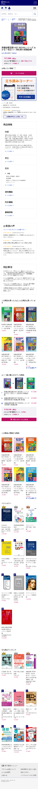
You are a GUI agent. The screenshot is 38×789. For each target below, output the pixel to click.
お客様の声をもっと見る (13, 116)
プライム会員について (9, 769)
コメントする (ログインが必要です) (14, 229)
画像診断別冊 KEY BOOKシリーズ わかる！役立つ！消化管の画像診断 (16, 393)
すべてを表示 (30, 368)
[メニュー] (35, 2)
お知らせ (4, 775)
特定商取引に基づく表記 (28, 769)
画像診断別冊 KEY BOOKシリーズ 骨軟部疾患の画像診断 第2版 (16, 399)
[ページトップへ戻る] (35, 786)
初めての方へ (25, 772)
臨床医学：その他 (13, 19)
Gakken (14, 53)
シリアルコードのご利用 (28, 775)
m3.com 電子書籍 (3, 19)
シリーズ (8, 19)
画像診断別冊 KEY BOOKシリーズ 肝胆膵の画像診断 (16, 404)
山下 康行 (4, 53)
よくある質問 (6, 772)
